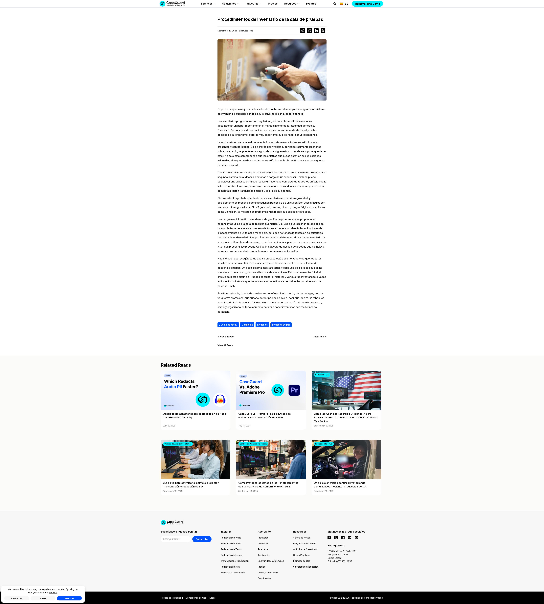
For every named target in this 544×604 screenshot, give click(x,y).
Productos (263, 537)
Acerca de (263, 549)
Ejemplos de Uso (301, 560)
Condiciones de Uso (196, 597)
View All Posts (225, 345)
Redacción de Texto (231, 549)
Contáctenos (264, 578)
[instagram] (356, 537)
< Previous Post (225, 336)
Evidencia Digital (281, 324)
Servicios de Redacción (233, 572)
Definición (247, 324)
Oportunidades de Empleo (271, 560)
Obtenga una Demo (268, 572)
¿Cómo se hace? (228, 324)
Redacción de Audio (231, 543)
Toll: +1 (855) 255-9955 (340, 561)
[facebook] (329, 537)
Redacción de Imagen (232, 555)
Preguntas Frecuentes (304, 543)
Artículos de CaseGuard (305, 549)
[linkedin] (343, 537)
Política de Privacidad (172, 597)
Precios (261, 566)
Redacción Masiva (230, 566)
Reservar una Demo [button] (367, 3)
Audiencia (263, 543)
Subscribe (202, 539)
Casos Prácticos (301, 555)
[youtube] (349, 537)
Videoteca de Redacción (305, 566)
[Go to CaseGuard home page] (272, 522)
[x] (336, 537)
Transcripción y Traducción (235, 560)
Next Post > (320, 336)
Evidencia (262, 324)
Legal (212, 597)
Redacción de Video (231, 537)
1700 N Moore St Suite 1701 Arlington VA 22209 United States (342, 554)
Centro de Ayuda (301, 537)
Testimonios (264, 555)
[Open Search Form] (334, 3)
